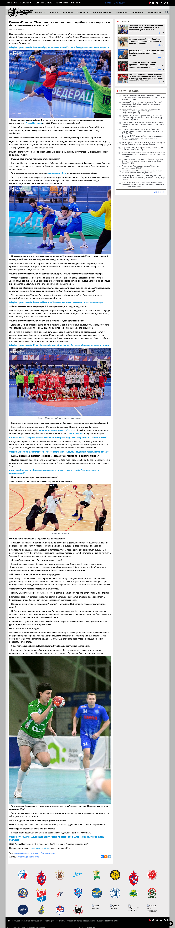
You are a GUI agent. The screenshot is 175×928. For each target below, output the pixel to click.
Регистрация (119, 3)
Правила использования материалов (101, 924)
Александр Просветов (28, 857)
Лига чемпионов (102, 12)
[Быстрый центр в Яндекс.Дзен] (153, 3)
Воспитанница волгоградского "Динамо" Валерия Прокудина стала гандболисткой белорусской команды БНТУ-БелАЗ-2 (142, 131)
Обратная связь (74, 924)
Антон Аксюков (76, 433)
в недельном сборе (56, 173)
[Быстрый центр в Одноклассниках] (167, 3)
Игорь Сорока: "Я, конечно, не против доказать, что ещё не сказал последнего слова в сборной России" (143, 144)
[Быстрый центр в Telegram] (157, 3)
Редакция (49, 924)
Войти (108, 3)
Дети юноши (155, 12)
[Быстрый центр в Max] (165, 3)
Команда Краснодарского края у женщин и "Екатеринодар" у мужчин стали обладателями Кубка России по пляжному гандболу (144, 154)
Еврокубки (121, 12)
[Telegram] (109, 856)
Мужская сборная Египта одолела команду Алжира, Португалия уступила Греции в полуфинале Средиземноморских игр (141, 111)
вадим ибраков (21, 853)
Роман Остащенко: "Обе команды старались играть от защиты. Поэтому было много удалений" (142, 172)
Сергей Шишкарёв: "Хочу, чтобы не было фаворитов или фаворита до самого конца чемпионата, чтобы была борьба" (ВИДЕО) (142, 161)
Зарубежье (137, 12)
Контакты (60, 924)
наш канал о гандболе (39, 848)
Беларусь (68, 12)
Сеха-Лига (83, 12)
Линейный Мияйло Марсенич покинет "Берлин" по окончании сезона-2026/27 (140, 167)
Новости (25, 3)
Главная (12, 3)
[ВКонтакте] (102, 856)
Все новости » (160, 192)
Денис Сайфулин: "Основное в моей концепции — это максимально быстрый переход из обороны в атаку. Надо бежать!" (143, 178)
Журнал (75, 3)
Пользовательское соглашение (27, 924)
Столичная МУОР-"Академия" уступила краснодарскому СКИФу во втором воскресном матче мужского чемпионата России (142, 138)
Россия (54, 12)
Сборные (40, 12)
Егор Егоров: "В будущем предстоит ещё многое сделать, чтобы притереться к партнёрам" (143, 148)
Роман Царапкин (33, 123)
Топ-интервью (43, 3)
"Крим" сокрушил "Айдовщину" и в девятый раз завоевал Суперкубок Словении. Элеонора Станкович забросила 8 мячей (143, 124)
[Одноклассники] (105, 856)
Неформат (61, 3)
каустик (34, 853)
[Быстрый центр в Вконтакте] (161, 3)
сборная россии (47, 853)
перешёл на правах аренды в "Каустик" (57, 430)
